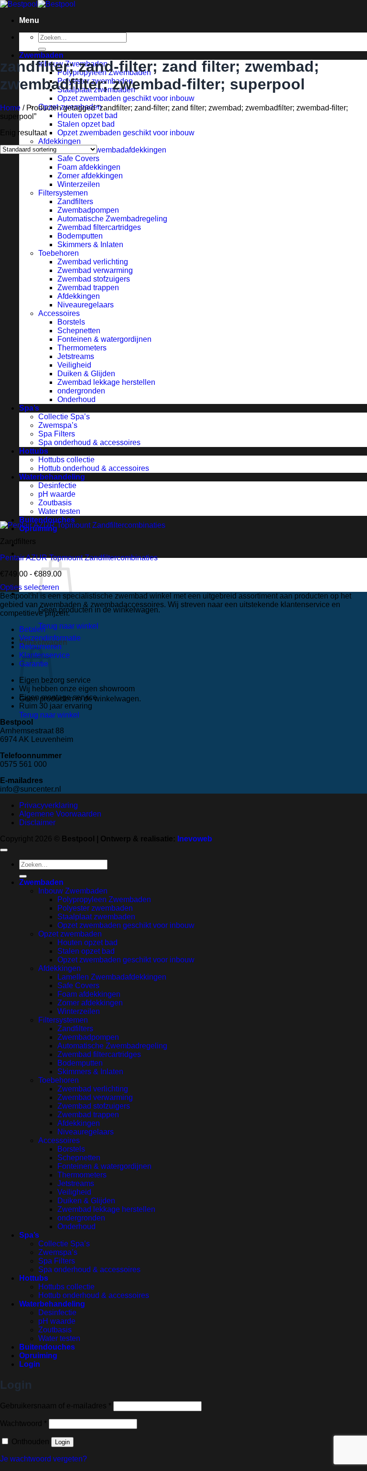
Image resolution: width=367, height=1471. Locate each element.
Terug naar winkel (68, 626)
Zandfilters (75, 201)
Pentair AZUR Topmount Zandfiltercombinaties (79, 558)
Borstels (71, 322)
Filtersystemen (63, 193)
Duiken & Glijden (86, 374)
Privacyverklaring (48, 805)
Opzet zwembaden (70, 934)
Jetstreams (75, 356)
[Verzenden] (42, 49)
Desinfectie (57, 485)
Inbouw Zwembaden (73, 891)
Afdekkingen (59, 141)
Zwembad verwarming (95, 270)
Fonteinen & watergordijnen (104, 339)
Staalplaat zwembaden (96, 917)
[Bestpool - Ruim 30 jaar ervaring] (38, 4)
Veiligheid (74, 365)
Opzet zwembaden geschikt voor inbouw (125, 98)
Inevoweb (194, 839)
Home (10, 108)
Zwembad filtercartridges (99, 227)
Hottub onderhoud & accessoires (93, 468)
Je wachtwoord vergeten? (43, 1459)
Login (62, 1442)
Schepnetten (78, 331)
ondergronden (81, 391)
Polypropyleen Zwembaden (104, 899)
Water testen (59, 511)
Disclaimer (37, 822)
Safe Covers (78, 158)
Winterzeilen (78, 184)
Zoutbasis (55, 503)
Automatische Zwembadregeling (112, 219)
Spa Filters (56, 434)
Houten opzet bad (87, 115)
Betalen (32, 629)
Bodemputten (80, 236)
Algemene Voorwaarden (60, 814)
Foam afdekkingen (88, 167)
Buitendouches (47, 520)
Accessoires (59, 313)
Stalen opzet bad (86, 124)
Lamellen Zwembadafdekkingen (111, 150)
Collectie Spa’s (64, 417)
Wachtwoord (23, 1423)
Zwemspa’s (57, 425)
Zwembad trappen (88, 287)
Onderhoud (76, 399)
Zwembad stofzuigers (93, 279)
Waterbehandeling (52, 477)
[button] (29, 20)
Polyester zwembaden (95, 908)
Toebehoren (58, 253)
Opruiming (38, 1355)
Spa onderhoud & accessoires (89, 442)
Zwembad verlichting (92, 262)
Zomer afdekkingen (90, 176)
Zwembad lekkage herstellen (106, 382)
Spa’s (29, 408)
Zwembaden (41, 55)
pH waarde (57, 494)
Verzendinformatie (50, 638)
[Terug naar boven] (4, 850)
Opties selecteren (29, 587)
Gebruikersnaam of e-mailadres (55, 1406)
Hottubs (33, 451)
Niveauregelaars (85, 305)
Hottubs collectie (66, 460)
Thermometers (82, 348)
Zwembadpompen (88, 210)
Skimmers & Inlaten (90, 244)
